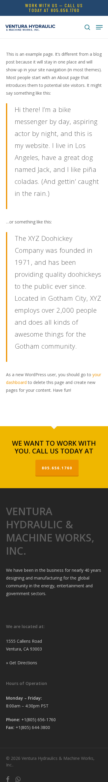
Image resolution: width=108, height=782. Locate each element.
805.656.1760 (57, 468)
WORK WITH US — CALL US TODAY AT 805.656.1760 (54, 7)
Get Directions (23, 662)
